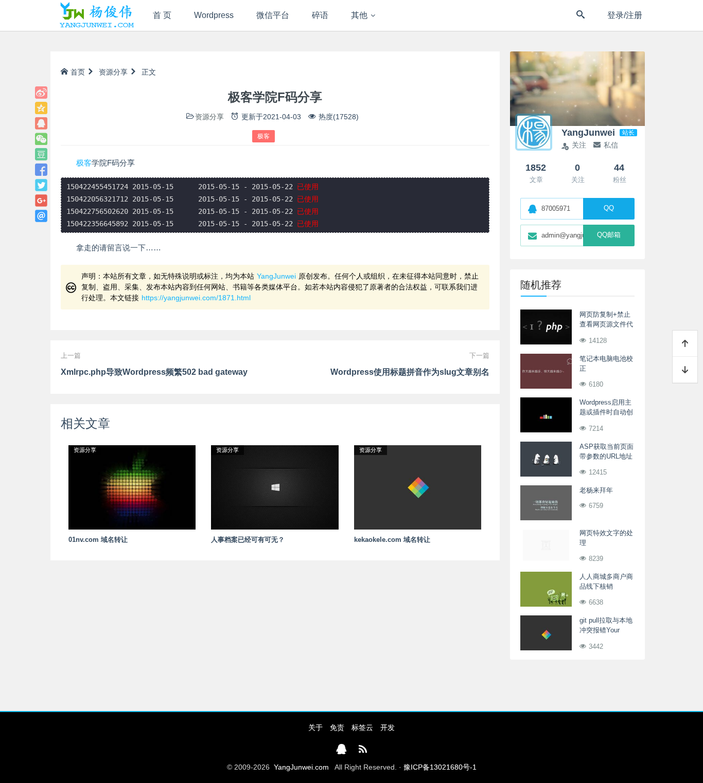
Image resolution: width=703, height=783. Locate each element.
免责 (337, 727)
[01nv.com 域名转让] (132, 487)
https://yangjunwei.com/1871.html (196, 298)
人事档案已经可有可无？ (248, 539)
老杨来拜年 (596, 490)
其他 (359, 15)
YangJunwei (276, 276)
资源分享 (113, 72)
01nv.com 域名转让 (98, 539)
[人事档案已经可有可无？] (274, 487)
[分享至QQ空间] (41, 108)
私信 (611, 145)
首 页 (162, 15)
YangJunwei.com (301, 767)
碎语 (320, 15)
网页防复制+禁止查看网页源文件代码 (606, 324)
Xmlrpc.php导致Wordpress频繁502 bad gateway (154, 372)
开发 (387, 727)
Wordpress (214, 15)
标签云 (362, 727)
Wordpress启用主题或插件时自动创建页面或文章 (606, 412)
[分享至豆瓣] (41, 154)
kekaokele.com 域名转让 (392, 539)
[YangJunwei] (96, 15)
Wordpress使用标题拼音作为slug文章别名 (409, 372)
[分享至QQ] (41, 123)
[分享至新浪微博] (41, 92)
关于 (315, 727)
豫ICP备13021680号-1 (440, 767)
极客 (263, 136)
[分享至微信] (41, 139)
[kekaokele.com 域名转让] (417, 487)
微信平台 (272, 15)
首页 (78, 72)
